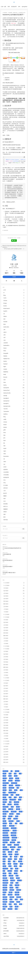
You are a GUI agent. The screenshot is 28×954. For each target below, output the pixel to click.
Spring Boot (24, 6)
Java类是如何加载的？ (8, 566)
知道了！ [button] (14, 952)
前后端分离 (14, 6)
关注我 (14, 276)
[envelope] (14, 281)
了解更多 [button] (23, 948)
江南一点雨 (3, 6)
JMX (3, 561)
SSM (19, 6)
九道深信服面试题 (7, 554)
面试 (3, 555)
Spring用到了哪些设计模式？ (9, 572)
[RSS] (21, 281)
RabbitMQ (15, 12)
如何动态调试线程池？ (8, 560)
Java (4, 567)
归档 (9, 6)
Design (4, 574)
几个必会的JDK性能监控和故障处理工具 (12, 548)
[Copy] (24, 157)
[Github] (6, 281)
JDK (3, 549)
